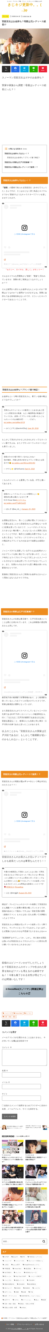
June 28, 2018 (33, 428)
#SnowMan (19, 887)
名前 (5, 1071)
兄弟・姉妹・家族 (10, 1017)
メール (6, 1082)
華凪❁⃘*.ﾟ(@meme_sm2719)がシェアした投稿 (21, 264)
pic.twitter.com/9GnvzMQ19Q (23, 463)
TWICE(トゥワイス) (35, 1257)
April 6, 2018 (30, 469)
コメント (7, 1047)
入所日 (6, 1265)
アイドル (5, 16)
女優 (24, 1292)
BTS (23, 1257)
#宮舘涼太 (10, 887)
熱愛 (44, 1300)
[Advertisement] (24, 120)
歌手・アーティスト (10, 1296)
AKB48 (18, 1288)
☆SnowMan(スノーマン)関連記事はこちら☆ (24, 990)
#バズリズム (21, 500)
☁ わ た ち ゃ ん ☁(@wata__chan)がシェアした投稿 (23, 851)
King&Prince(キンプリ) (31, 1265)
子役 (31, 1292)
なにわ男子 (16, 1265)
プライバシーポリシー (24, 1324)
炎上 (37, 1300)
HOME (5, 1318)
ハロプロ (37, 1288)
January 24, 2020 (28, 509)
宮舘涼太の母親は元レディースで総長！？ (21, 167)
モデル (16, 1300)
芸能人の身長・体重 (10, 1307)
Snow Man (18, 1013)
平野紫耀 (7, 1268)
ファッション (27, 1300)
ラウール (38, 1268)
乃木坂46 (32, 1280)
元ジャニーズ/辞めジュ (36, 1261)
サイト (5, 1094)
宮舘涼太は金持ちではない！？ (17, 153)
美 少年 (15, 1257)
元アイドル (8, 1292)
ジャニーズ (7, 1013)
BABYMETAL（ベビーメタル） (31, 1296)
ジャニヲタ (8, 1280)
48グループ (8, 1288)
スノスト (29, 1013)
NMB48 (27, 1288)
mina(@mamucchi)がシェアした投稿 (17, 692)
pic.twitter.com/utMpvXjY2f (14, 422)
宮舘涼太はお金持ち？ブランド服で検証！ (23, 157)
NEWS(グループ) (31, 1272)
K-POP (6, 1257)
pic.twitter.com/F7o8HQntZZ (15, 503)
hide (24, 149)
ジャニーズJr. (20, 1261)
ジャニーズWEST (35, 1276)
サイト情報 (10, 1324)
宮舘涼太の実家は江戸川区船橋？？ (19, 162)
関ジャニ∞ (7, 1276)
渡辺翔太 (28, 1268)
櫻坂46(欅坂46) (9, 1284)
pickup (23, 1307)
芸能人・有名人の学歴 (27, 1304)
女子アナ (7, 1300)
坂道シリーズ (20, 1280)
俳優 (17, 1292)
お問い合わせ (39, 1324)
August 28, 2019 (25, 893)
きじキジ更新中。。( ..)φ (24, 7)
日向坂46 (22, 1284)
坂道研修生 (32, 1284)
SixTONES (7, 1272)
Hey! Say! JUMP (20, 1276)
